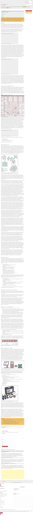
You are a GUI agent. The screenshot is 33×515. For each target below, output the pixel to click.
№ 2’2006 (2, 15)
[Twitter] (2, 427)
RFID (9, 6)
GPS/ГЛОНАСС (4, 6)
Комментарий (3, 433)
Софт (8, 6)
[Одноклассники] (3, 427)
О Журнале (2, 4)
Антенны (2, 7)
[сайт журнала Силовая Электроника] (8, 481)
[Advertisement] (12, 474)
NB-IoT (9, 7)
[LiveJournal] (4, 427)
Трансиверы (21, 6)
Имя (2, 439)
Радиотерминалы (28, 6)
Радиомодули (24, 6)
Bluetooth (6, 7)
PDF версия (2, 16)
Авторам (5, 4)
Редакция (7, 4)
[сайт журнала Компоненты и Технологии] (16, 481)
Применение (18, 6)
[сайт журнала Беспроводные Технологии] (20, 481)
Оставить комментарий (4, 426)
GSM (1, 6)
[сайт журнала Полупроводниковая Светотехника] (24, 481)
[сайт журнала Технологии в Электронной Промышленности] (12, 481)
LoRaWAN (11, 6)
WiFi (3, 7)
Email (2, 441)
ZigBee (8, 7)
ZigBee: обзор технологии (8, 422)
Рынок (6, 6)
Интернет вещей (14, 6)
